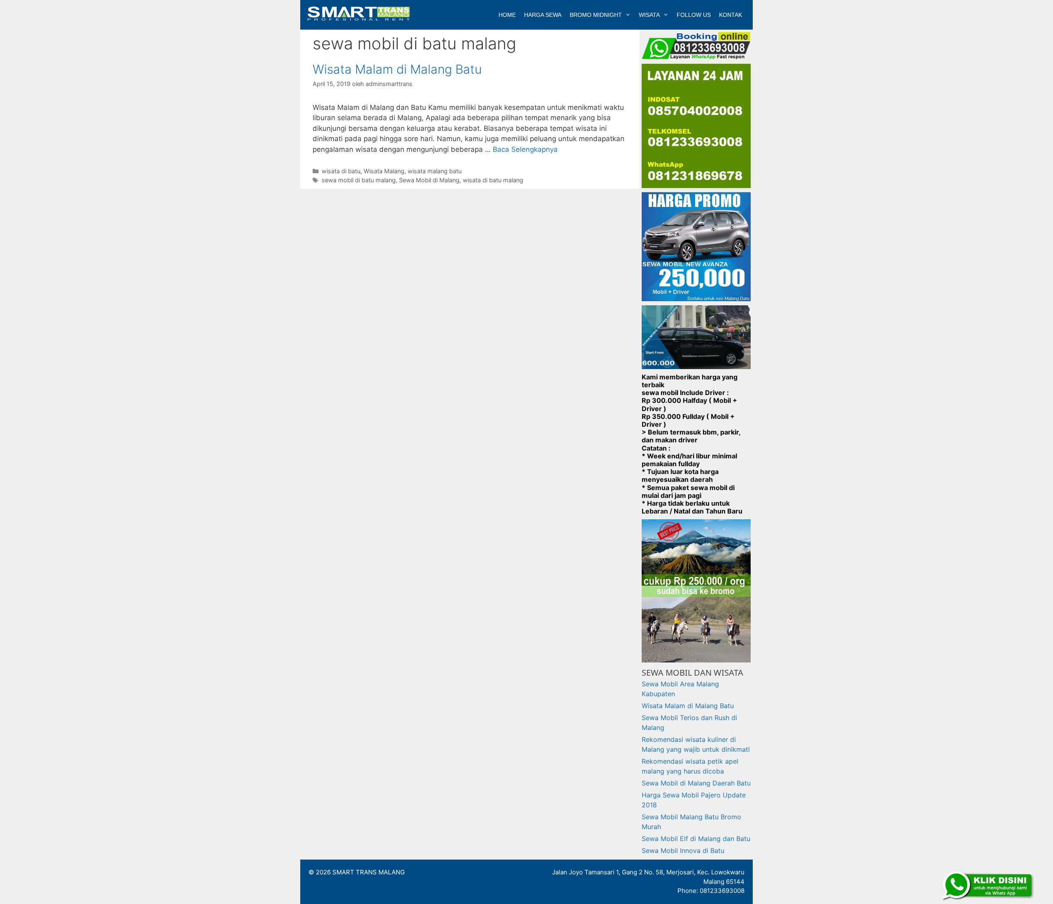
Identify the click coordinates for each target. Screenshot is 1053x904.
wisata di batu (341, 170)
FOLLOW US (694, 15)
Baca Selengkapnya (525, 149)
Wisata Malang (384, 170)
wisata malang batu (435, 170)
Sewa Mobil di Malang (429, 180)
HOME (507, 15)
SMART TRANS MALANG (368, 872)
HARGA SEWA (542, 15)
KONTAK (730, 15)
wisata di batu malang (493, 180)
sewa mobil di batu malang (359, 180)
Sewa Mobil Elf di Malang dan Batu (696, 838)
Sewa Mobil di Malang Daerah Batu (696, 783)
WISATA (649, 15)
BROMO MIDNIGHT (596, 15)
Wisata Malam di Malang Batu (397, 69)
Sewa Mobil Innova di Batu (683, 850)
